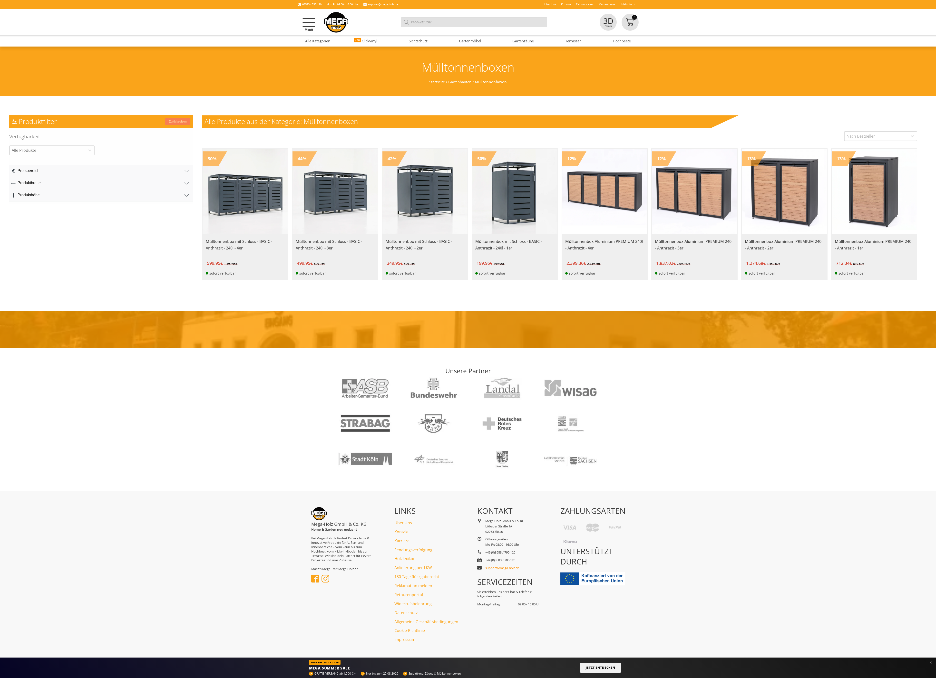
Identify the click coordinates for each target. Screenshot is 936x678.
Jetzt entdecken (600, 668)
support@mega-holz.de (383, 4)
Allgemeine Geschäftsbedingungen (426, 621)
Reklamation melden (413, 585)
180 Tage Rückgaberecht (416, 576)
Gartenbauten (459, 81)
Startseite (437, 81)
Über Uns (403, 522)
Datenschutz (406, 612)
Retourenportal (408, 594)
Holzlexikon (405, 558)
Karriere (402, 541)
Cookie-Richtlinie (409, 630)
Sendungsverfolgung (413, 550)
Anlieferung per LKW (413, 567)
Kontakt (401, 532)
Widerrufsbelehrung (413, 603)
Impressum (404, 639)
